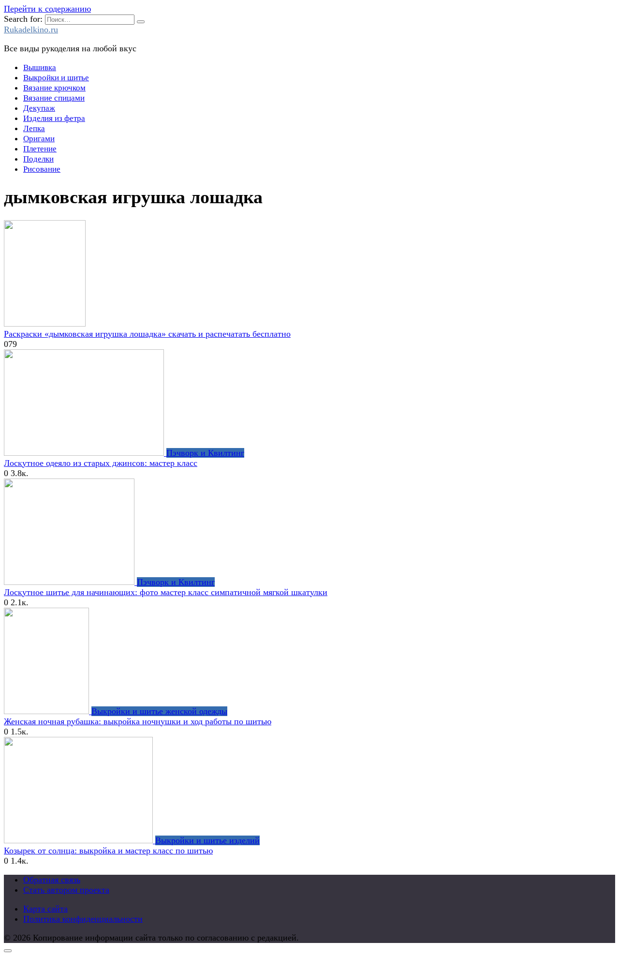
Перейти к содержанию (47, 9)
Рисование (41, 169)
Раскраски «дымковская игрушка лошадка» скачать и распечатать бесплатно (147, 334)
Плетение (40, 148)
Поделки (38, 159)
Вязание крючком (54, 87)
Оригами (39, 138)
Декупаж (39, 108)
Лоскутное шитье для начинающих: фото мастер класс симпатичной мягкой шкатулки (165, 592)
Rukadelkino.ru (31, 29)
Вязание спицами (54, 98)
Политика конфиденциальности (83, 919)
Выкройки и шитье (56, 77)
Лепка (34, 128)
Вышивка (39, 67)
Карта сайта (45, 908)
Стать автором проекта (66, 890)
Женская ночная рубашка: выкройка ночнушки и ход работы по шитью (137, 721)
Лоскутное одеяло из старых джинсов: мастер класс (100, 463)
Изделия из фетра (54, 118)
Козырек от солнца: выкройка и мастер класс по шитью (108, 850)
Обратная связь (51, 879)
